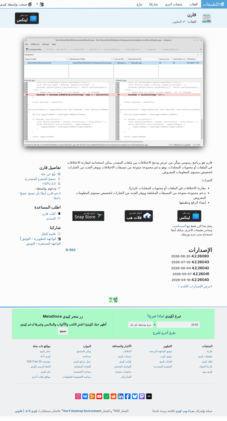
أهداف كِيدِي (165, 361)
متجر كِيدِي (45, 351)
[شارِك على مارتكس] (149, 394)
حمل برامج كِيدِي (82, 361)
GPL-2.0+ (49, 183)
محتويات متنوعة (123, 371)
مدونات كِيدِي (124, 356)
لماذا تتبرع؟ (155, 316)
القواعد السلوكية (82, 366)
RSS (72, 250)
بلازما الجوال (205, 366)
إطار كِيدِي (207, 361)
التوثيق (26, 239)
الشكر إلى (126, 376)
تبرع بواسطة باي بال (140, 324)
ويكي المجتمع (84, 351)
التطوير (177, 21)
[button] (40, 4)
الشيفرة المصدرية (162, 366)
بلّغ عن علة (48, 174)
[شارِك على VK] (85, 394)
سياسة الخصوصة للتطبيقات (77, 376)
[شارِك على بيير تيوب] (92, 394)
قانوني (18, 411)
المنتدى (51, 218)
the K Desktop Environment (81, 411)
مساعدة (87, 356)
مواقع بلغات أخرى (41, 376)
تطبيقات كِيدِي (205, 356)
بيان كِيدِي (46, 371)
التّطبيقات (213, 5)
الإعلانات (127, 351)
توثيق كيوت (166, 356)
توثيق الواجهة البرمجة (161, 351)
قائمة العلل (48, 234)
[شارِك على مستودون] (142, 394)
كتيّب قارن (49, 213)
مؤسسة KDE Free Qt (39, 361)
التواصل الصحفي (122, 366)
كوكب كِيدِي (125, 361)
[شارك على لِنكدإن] (120, 394)
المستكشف (179, 226)
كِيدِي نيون (207, 371)
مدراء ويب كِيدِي (185, 411)
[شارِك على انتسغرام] (78, 394)
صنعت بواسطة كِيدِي (13, 4)
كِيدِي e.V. (45, 356)
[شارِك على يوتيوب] (99, 394)
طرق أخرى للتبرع (164, 333)
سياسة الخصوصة (82, 371)
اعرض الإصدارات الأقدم (196, 286)
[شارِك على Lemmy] (106, 394)
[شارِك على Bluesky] (135, 394)
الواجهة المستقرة (49, 243)
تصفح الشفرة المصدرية (40, 179)
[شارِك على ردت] (113, 394)
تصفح (63, 331)
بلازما (209, 351)
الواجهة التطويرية (45, 239)
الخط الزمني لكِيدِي (41, 366)
